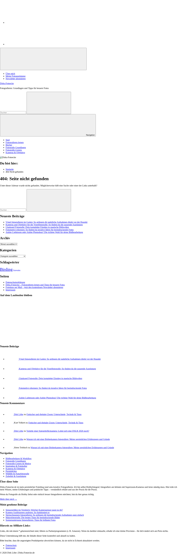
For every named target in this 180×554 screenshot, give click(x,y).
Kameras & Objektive (15, 152)
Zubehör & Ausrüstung (16, 476)
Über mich (10, 73)
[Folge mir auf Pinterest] (27, 22)
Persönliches (11, 471)
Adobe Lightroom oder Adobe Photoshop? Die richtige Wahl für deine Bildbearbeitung (44, 232)
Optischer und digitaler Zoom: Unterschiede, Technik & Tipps (53, 414)
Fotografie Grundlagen (16, 147)
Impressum (10, 290)
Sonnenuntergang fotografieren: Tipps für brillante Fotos (31, 520)
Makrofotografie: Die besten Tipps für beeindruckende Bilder (33, 517)
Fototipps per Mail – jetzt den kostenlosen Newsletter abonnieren (34, 287)
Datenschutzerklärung (15, 282)
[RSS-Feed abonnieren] (27, 44)
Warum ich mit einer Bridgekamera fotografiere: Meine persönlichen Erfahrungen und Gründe (68, 439)
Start (8, 140)
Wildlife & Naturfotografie (17, 473)
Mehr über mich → (8, 499)
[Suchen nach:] (13, 112)
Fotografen (16, 270)
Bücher (9, 145)
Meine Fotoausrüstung (15, 76)
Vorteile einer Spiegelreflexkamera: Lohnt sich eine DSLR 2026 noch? (57, 431)
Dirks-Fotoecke (7, 83)
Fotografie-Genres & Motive (18, 463)
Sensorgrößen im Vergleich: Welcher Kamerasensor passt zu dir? (34, 510)
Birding (6, 269)
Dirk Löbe (18, 414)
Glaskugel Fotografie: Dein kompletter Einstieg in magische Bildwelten (37, 227)
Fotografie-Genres (14, 150)
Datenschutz (11, 545)
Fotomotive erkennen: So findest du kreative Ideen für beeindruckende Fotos (40, 230)
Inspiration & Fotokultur (16, 466)
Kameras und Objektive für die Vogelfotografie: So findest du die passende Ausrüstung (44, 224)
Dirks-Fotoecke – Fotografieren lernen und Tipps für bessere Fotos (35, 285)
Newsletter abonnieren (16, 78)
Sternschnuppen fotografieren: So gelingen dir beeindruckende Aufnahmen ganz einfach (45, 515)
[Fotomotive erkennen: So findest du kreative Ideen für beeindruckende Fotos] (12, 388)
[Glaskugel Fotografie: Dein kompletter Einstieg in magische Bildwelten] (12, 378)
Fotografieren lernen (15, 142)
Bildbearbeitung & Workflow (19, 458)
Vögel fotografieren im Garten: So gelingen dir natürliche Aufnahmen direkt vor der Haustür (46, 222)
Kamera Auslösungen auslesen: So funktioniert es (28, 512)
